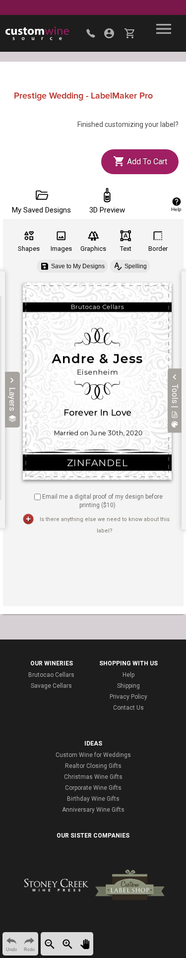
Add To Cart (146, 161)
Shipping (128, 685)
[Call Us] (91, 33)
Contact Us (128, 707)
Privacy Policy (128, 696)
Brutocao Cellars (51, 674)
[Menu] (163, 28)
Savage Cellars (51, 685)
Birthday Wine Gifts (93, 798)
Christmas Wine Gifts (93, 776)
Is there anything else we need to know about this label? (105, 525)
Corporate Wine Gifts (93, 787)
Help (128, 674)
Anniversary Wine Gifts (93, 809)
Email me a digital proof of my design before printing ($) (102, 501)
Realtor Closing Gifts (93, 765)
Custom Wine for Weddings (93, 754)
